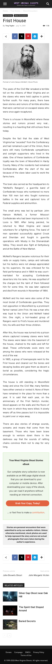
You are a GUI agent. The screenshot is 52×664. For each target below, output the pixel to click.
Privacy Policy (38, 652)
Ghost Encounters (30, 11)
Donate (9, 652)
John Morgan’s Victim (38, 575)
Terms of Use (26, 655)
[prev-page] (4, 635)
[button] (5, 4)
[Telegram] (35, 36)
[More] (42, 36)
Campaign (18, 652)
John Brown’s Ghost (12, 575)
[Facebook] (15, 36)
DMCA (27, 652)
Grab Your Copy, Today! (27, 503)
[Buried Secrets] (10, 624)
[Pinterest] (28, 36)
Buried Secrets (27, 621)
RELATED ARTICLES (14, 585)
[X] (21, 36)
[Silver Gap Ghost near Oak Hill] (10, 596)
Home (5, 11)
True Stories (15, 11)
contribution (38, 512)
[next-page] (9, 635)
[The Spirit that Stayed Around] (10, 610)
